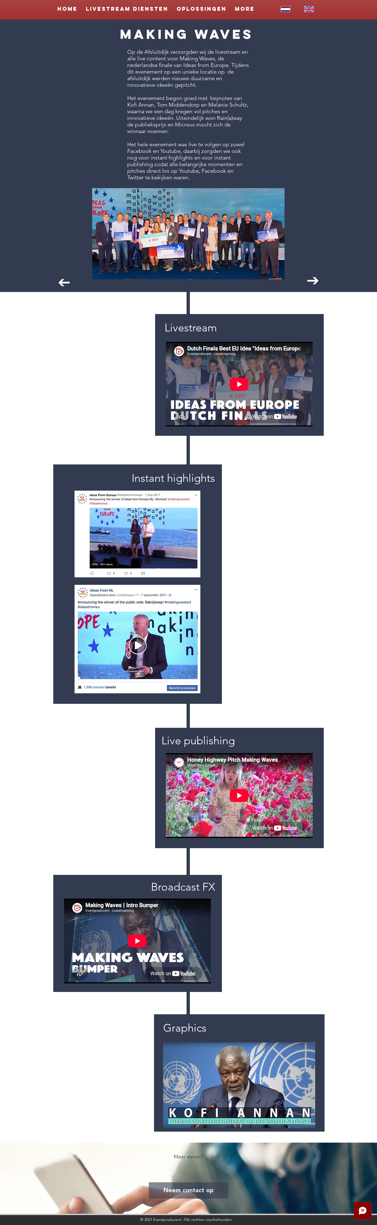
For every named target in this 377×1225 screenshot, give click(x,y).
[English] (309, 9)
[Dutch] (285, 9)
